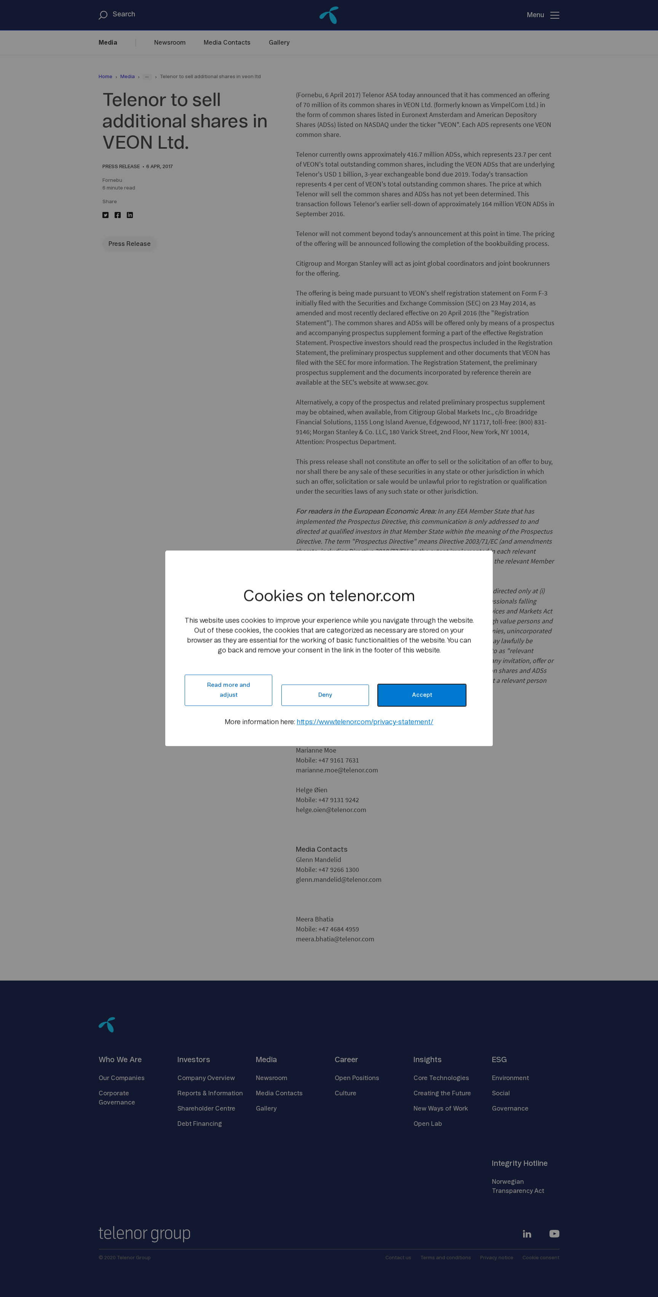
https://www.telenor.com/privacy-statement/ (365, 722)
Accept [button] (422, 695)
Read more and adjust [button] (228, 690)
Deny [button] (325, 695)
